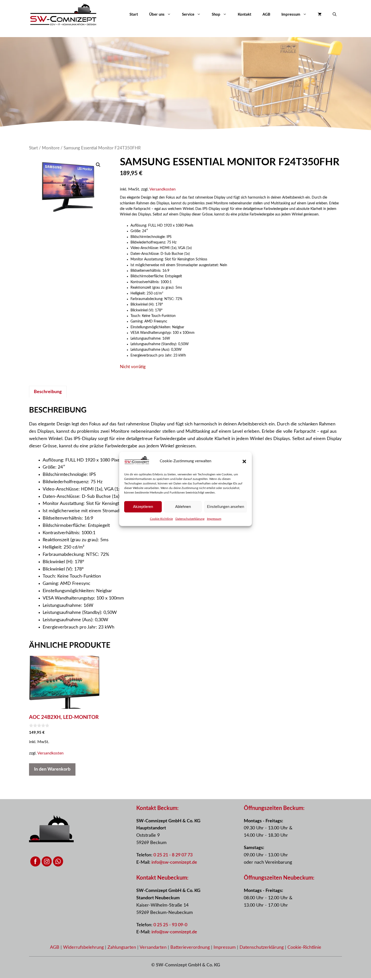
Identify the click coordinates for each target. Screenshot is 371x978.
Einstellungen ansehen (225, 507)
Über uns (157, 14)
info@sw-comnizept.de (174, 862)
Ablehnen (183, 507)
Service (188, 14)
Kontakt (244, 14)
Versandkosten (162, 189)
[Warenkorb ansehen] (319, 14)
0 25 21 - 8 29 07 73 (173, 855)
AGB (266, 14)
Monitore (51, 148)
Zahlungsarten (122, 947)
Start (133, 14)
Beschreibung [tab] (48, 392)
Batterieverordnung (190, 947)
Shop (216, 14)
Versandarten (154, 947)
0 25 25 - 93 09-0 (170, 925)
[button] (244, 461)
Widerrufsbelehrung (84, 947)
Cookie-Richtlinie (161, 518)
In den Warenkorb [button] (52, 769)
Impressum (214, 518)
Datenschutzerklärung (189, 518)
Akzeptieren (143, 507)
